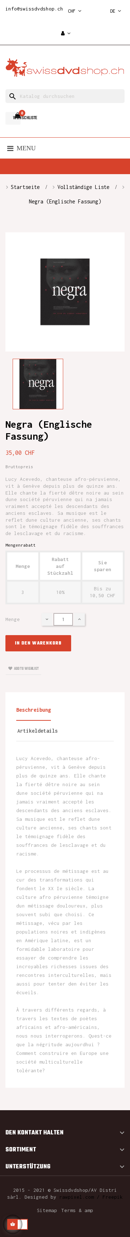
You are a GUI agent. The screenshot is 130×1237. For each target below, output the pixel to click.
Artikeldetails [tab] (37, 731)
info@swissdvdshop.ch (34, 9)
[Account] (65, 34)
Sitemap (47, 1210)
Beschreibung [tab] (33, 710)
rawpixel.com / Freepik (91, 1197)
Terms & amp (77, 1210)
